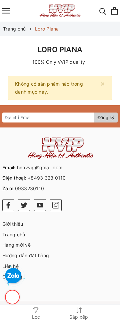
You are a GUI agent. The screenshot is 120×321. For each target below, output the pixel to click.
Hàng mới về (16, 245)
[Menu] (6, 11)
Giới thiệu (12, 224)
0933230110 (29, 188)
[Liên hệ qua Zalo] (13, 276)
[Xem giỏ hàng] (114, 11)
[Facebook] (8, 205)
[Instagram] (56, 205)
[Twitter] (24, 205)
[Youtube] (40, 205)
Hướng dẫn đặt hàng (25, 255)
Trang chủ (13, 234)
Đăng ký (106, 117)
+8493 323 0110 (47, 178)
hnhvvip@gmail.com (39, 167)
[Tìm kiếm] (102, 10)
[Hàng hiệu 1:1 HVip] (60, 10)
